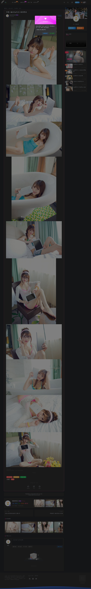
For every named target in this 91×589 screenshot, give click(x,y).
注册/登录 (45, 33)
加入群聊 (52, 33)
